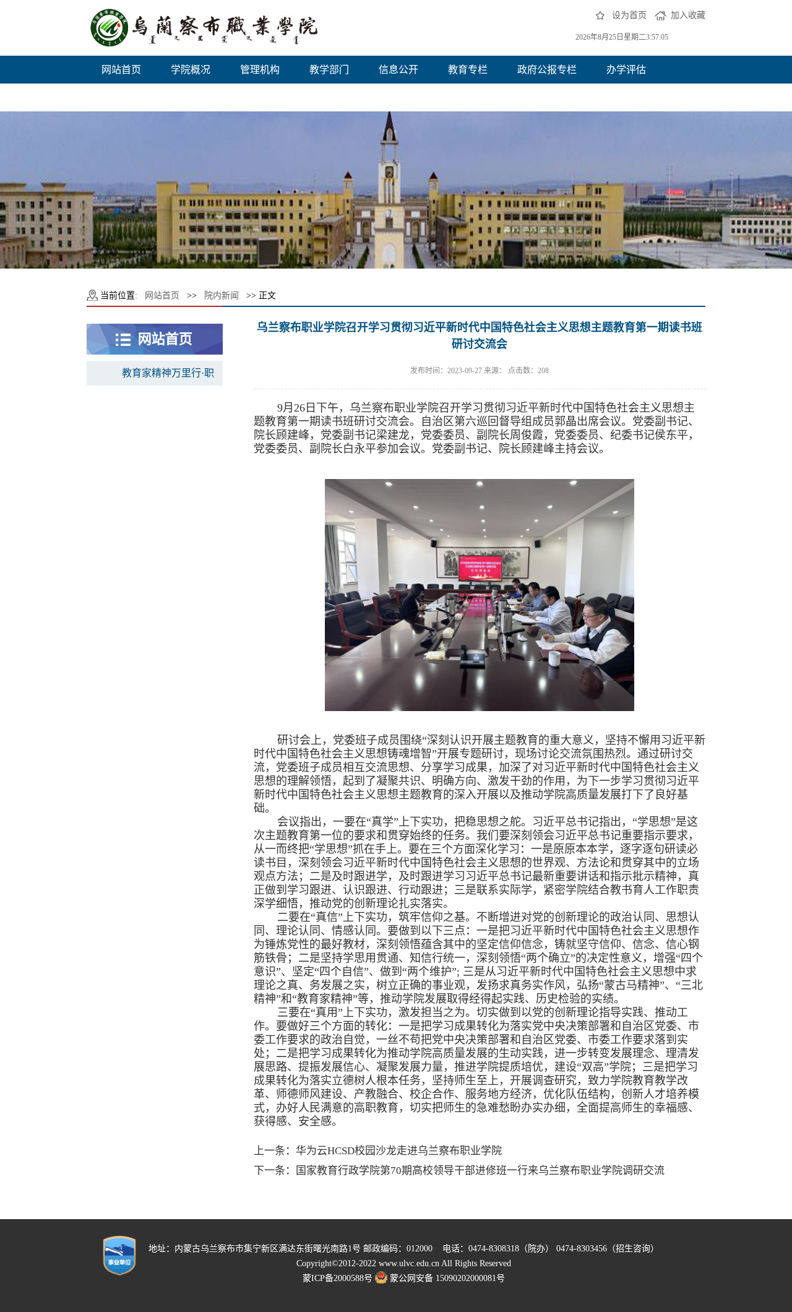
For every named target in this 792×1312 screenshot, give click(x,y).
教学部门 (329, 69)
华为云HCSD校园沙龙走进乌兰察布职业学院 (399, 1151)
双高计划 (121, 97)
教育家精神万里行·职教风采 (168, 377)
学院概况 (190, 69)
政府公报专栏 (547, 69)
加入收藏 (688, 15)
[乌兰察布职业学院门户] (205, 27)
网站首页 (121, 69)
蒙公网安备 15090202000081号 (447, 1278)
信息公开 (398, 69)
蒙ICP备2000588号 (337, 1278)
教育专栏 (468, 69)
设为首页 (629, 15)
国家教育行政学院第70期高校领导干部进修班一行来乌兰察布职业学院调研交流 (480, 1170)
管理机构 (260, 69)
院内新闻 (221, 295)
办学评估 (626, 69)
